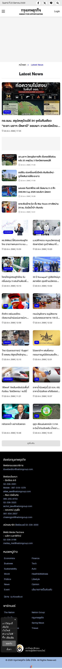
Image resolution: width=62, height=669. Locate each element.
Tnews (35, 628)
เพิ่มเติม (10, 637)
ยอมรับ (9, 643)
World (7, 574)
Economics (9, 558)
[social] (38, 3)
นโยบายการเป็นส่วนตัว (42, 590)
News (6, 584)
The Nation (9, 612)
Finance (35, 558)
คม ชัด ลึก (8, 618)
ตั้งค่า (9, 649)
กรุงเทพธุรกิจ (38, 618)
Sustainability (10, 569)
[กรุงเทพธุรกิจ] (30, 11)
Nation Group (38, 612)
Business (8, 563)
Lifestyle (36, 579)
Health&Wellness (40, 574)
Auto (34, 569)
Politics (7, 579)
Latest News (37, 65)
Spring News (38, 623)
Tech (34, 563)
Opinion (35, 584)
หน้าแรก (22, 65)
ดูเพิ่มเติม (31, 443)
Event (7, 590)
